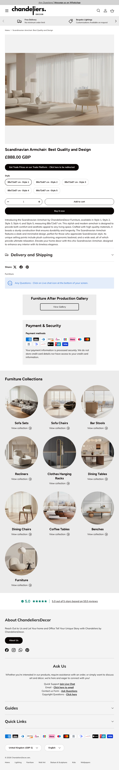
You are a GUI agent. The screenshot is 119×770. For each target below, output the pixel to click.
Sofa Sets (21, 423)
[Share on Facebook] (21, 267)
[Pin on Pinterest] (27, 267)
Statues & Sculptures (58, 762)
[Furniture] (21, 558)
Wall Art (42, 762)
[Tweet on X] (15, 267)
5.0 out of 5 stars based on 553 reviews (75, 601)
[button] (112, 10)
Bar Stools (97, 423)
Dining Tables (97, 474)
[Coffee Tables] (59, 508)
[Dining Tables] (97, 452)
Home (7, 30)
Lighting (18, 762)
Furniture (9, 274)
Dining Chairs (21, 529)
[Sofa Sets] (21, 401)
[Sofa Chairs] (59, 401)
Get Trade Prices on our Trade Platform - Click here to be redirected (42, 167)
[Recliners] (21, 452)
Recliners (21, 474)
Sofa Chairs (59, 423)
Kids (74, 762)
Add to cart (79, 201)
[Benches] (97, 508)
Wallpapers (85, 762)
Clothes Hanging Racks (59, 476)
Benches (98, 529)
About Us (13, 640)
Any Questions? (59, 2)
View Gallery (59, 306)
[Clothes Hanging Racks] (59, 452)
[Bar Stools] (97, 401)
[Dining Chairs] (21, 508)
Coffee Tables (59, 529)
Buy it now (59, 211)
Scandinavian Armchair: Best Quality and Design (33, 30)
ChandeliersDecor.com (21, 757)
